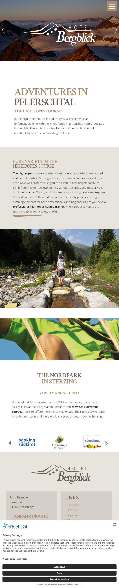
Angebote (72, 515)
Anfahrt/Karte (31, 516)
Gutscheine (73, 505)
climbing (75, 192)
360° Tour (72, 510)
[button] (11, 443)
